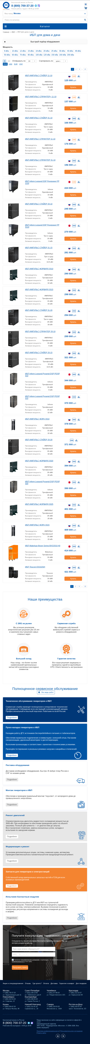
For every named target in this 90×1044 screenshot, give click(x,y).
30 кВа (62, 51)
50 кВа (7, 55)
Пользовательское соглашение (71, 1031)
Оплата (46, 983)
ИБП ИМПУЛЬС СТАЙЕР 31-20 (38, 310)
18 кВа (38, 51)
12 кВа (23, 51)
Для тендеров (81, 983)
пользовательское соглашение (30, 959)
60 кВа (15, 55)
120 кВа (46, 55)
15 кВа (31, 51)
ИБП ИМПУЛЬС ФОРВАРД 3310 (39, 269)
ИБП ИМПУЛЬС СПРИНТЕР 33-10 (40, 332)
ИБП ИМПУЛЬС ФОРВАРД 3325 (39, 504)
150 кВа (54, 55)
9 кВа (6, 51)
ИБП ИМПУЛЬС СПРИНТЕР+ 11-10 (40, 97)
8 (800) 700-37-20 (22, 5)
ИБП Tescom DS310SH (35, 567)
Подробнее (12, 718)
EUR (15, 64)
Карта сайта (42, 1033)
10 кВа (15, 51)
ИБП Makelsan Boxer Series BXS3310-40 (42, 546)
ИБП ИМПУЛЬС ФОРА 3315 (37, 525)
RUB (5, 64)
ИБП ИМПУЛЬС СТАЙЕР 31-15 (38, 248)
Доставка (54, 983)
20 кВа (46, 51)
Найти (85, 20)
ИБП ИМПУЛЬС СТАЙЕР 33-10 (38, 204)
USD (10, 64)
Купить (73, 87)
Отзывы (28, 983)
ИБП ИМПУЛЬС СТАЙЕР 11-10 (38, 76)
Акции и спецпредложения (13, 983)
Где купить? (37, 983)
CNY (21, 64)
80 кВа (31, 55)
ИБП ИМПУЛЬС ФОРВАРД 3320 (39, 461)
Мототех (6, 5)
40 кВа (70, 51)
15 (85, 69)
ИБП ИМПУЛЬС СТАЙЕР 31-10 (38, 118)
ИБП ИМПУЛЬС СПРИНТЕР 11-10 (40, 139)
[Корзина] (85, 8)
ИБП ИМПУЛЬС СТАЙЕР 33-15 (38, 353)
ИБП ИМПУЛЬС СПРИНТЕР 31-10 (40, 160)
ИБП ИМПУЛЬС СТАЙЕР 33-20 (38, 440)
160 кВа (62, 55)
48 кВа (78, 51)
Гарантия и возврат (66, 983)
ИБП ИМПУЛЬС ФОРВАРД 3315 (39, 290)
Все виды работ (47, 692)
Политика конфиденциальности (48, 1031)
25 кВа (54, 51)
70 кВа (23, 55)
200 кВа (70, 55)
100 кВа (38, 55)
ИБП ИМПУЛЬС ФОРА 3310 (37, 419)
